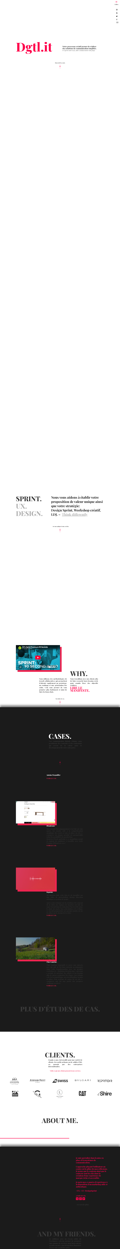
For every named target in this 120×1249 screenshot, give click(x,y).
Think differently (75, 514)
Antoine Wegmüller (53, 775)
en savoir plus (83, 1204)
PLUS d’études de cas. (60, 1008)
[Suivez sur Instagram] (117, 9)
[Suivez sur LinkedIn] (117, 13)
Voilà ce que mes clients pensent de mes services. (65, 1071)
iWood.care (51, 826)
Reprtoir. (50, 892)
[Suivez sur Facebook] (117, 19)
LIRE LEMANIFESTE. (80, 689)
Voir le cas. (51, 778)
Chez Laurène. (52, 962)
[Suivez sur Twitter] (117, 16)
